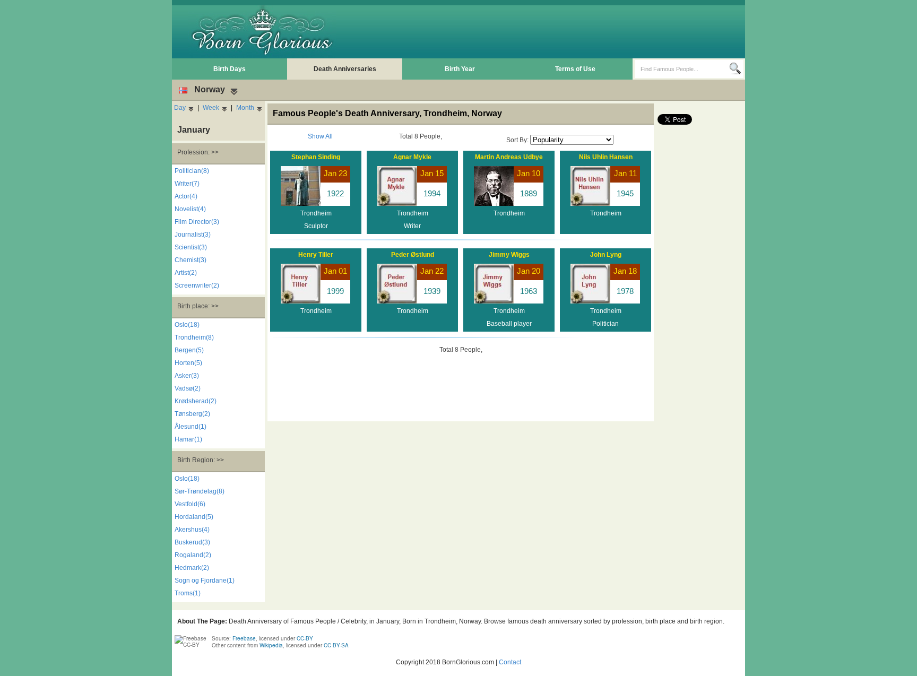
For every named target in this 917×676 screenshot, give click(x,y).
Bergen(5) (189, 350)
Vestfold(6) (190, 504)
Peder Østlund (412, 254)
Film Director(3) (197, 222)
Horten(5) (188, 363)
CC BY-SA (336, 645)
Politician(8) (192, 171)
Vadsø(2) (188, 388)
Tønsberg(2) (192, 414)
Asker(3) (187, 375)
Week (211, 107)
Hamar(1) (188, 439)
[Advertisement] (549, 32)
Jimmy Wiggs (509, 254)
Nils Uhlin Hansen (606, 157)
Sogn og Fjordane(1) (205, 580)
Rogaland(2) (193, 555)
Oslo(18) (187, 324)
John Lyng (605, 254)
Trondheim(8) (194, 337)
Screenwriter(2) (197, 285)
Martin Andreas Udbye (509, 157)
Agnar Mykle (412, 157)
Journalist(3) (193, 234)
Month (245, 107)
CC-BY (305, 638)
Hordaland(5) (194, 517)
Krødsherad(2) (196, 401)
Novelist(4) (190, 209)
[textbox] (682, 69)
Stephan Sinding (315, 157)
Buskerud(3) (192, 542)
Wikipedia (271, 645)
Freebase (244, 638)
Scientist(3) (191, 247)
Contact (510, 662)
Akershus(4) (192, 529)
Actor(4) (186, 196)
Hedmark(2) (192, 567)
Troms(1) (188, 593)
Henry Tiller (315, 254)
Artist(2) (186, 272)
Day (180, 107)
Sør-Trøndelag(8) (199, 491)
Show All (320, 136)
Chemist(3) (190, 260)
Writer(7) (187, 183)
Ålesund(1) (190, 426)
